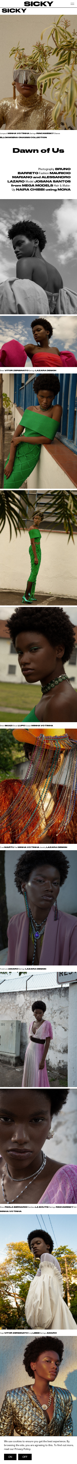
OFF (24, 1456)
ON (10, 1456)
